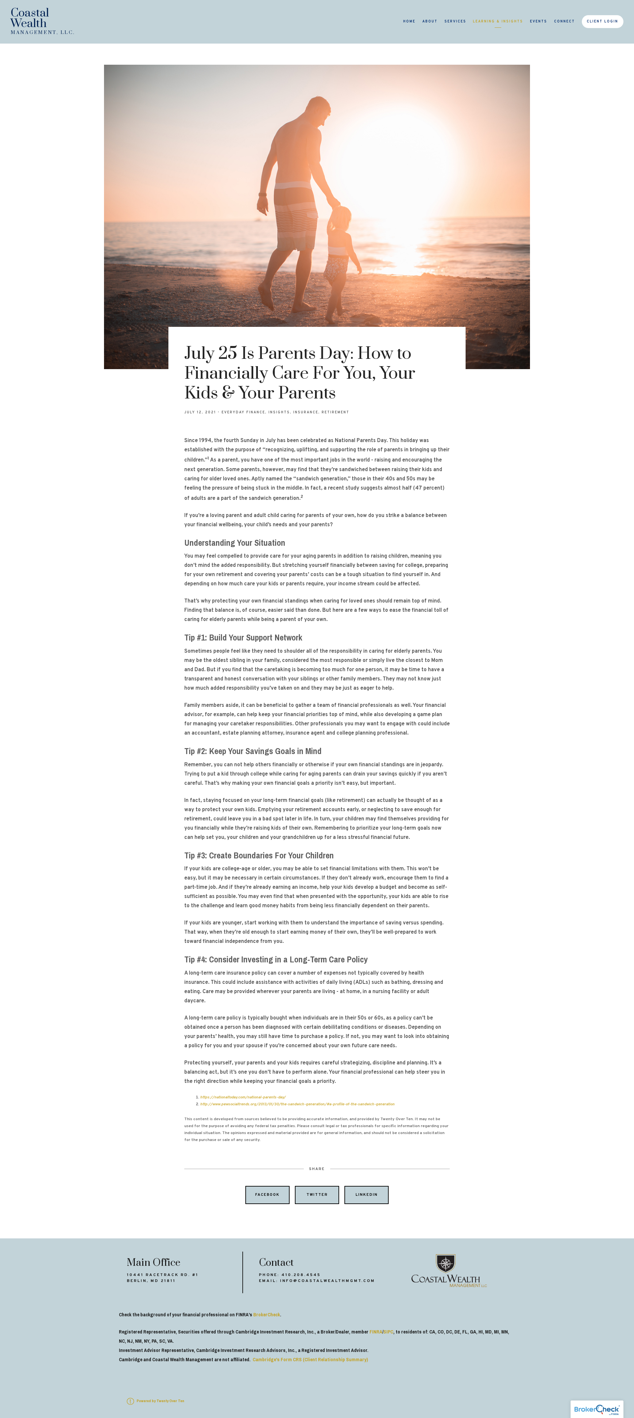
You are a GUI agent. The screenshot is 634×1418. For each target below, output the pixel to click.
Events (538, 21)
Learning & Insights (498, 21)
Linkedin (367, 1195)
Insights (279, 412)
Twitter (317, 1195)
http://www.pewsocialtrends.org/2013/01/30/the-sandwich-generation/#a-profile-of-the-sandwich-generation (297, 1104)
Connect (564, 21)
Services (455, 21)
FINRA (376, 1331)
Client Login (602, 21)
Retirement (335, 412)
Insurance (305, 412)
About (430, 21)
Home (409, 21)
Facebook (267, 1195)
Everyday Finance (243, 412)
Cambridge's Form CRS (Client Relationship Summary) (310, 1359)
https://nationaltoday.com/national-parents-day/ (243, 1097)
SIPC (388, 1331)
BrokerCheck (266, 1314)
